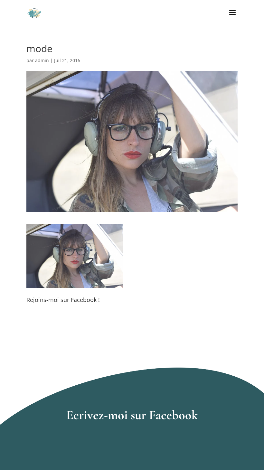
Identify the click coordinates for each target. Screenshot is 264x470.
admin (42, 60)
